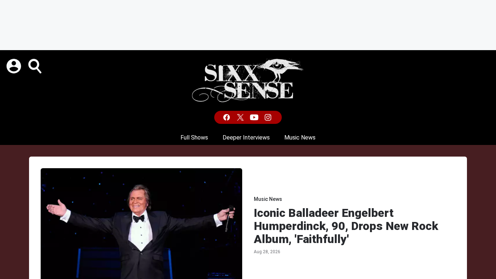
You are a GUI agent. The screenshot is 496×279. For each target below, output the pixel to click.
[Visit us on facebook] (227, 117)
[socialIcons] (248, 117)
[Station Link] (248, 80)
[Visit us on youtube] (255, 117)
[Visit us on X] (241, 117)
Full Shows (194, 137)
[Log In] (15, 66)
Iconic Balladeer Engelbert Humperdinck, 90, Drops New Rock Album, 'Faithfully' (346, 226)
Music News (300, 137)
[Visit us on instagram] (269, 117)
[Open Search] (35, 66)
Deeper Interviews (246, 137)
